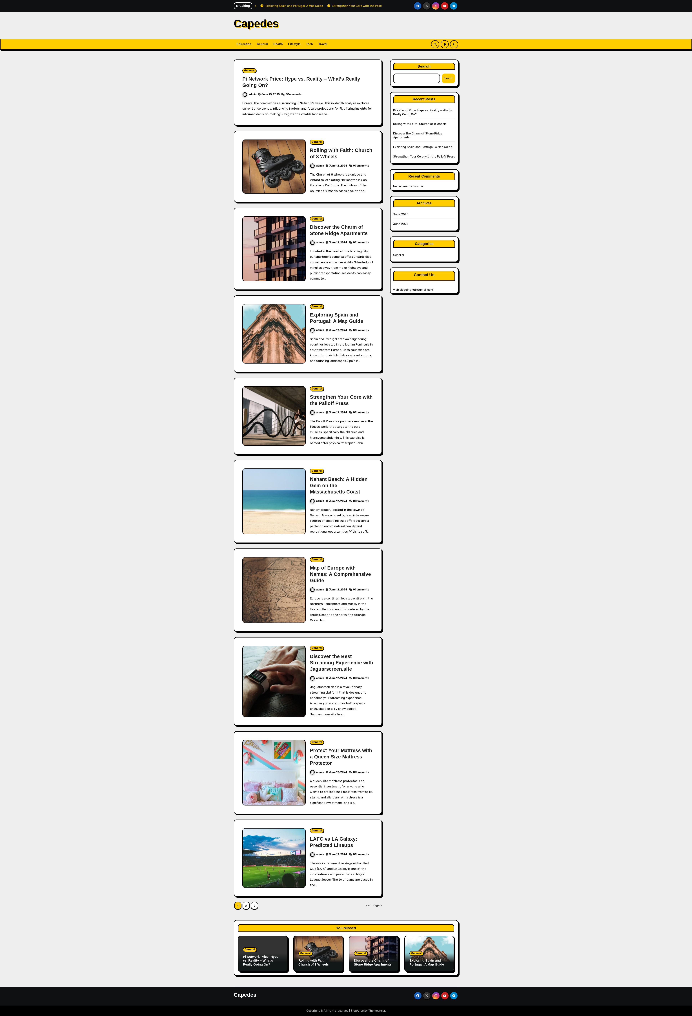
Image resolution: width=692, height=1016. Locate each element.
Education (243, 44)
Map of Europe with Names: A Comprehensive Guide (340, 574)
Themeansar (376, 1010)
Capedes (256, 23)
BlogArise (357, 1010)
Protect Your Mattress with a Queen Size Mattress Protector (341, 757)
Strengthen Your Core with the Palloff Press (424, 156)
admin (252, 94)
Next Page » (373, 905)
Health (278, 44)
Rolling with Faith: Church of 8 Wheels (420, 124)
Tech (309, 44)
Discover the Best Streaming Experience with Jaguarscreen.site (341, 663)
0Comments (293, 94)
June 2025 (400, 214)
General (262, 44)
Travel (322, 44)
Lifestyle (294, 44)
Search (424, 66)
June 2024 (401, 224)
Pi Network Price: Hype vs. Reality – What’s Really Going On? (260, 960)
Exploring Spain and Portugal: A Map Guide (422, 147)
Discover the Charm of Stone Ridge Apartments (373, 962)
